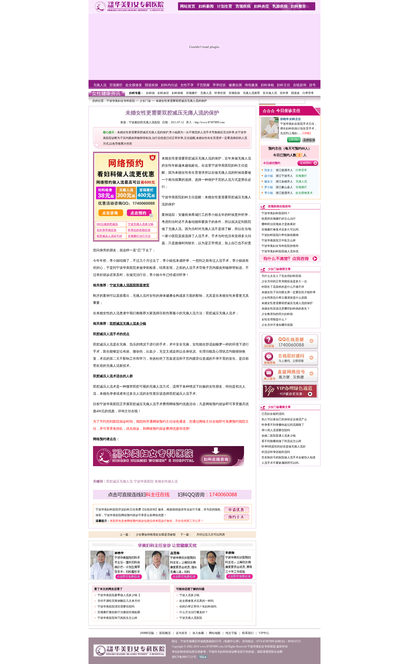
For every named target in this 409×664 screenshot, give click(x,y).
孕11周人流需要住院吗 (276, 430)
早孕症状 (219, 85)
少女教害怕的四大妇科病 (277, 314)
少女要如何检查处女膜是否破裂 (156, 534)
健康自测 (235, 85)
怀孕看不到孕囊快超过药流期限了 (283, 424)
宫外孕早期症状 (106, 230)
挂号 (312, 85)
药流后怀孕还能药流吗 (276, 452)
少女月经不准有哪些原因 (277, 325)
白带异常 (308, 93)
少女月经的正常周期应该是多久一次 (284, 281)
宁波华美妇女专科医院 (121, 100)
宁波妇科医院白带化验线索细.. (281, 235)
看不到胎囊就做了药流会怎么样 (281, 441)
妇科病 (150, 93)
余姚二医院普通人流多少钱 (279, 435)
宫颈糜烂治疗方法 (139, 236)
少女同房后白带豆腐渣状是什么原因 (284, 297)
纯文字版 (231, 633)
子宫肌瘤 (203, 85)
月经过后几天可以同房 (210, 534)
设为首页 (181, 633)
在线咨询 (299, 85)
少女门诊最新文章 (279, 407)
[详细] (306, 133)
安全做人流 (270, 93)
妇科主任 (283, 85)
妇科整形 (298, 6)
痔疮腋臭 (251, 85)
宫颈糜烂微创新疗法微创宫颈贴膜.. (120, 612)
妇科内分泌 (169, 85)
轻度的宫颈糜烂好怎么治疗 (279, 218)
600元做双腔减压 (107, 224)
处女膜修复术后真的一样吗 (196, 600)
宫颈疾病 (243, 6)
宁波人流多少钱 (189, 595)
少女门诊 (145, 100)
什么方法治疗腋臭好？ (193, 612)
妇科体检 (267, 85)
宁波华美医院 (144, 481)
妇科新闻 (206, 6)
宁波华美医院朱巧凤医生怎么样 (117, 618)
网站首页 (187, 6)
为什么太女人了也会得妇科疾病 (281, 276)
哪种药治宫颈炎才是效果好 (279, 224)
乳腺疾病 (280, 6)
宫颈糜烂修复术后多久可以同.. (281, 229)
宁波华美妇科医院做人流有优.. (281, 251)
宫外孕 (284, 93)
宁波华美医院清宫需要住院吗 (116, 606)
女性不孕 (187, 85)
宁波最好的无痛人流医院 (144, 122)
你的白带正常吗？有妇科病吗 (197, 606)
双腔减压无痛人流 (119, 481)
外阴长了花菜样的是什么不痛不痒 (283, 286)
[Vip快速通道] (289, 397)
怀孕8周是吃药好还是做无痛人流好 (284, 446)
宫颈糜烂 (116, 85)
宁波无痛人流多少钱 (140, 224)
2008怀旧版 (147, 633)
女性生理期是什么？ (274, 319)
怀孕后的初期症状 (139, 230)
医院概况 (165, 633)
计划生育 (224, 6)
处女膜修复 (133, 85)
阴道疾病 (151, 85)
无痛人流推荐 (251, 93)
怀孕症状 (220, 93)
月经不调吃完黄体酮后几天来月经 (119, 600)
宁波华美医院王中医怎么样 (279, 240)
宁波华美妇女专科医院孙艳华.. (281, 246)
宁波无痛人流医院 (190, 618)
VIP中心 (264, 633)
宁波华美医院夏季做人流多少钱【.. (120, 595)
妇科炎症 (261, 6)
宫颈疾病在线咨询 (279, 206)
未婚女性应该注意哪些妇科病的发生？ (286, 308)
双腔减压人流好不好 (109, 236)
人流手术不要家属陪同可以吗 (280, 463)
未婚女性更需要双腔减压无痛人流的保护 (287, 303)
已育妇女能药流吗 (273, 414)
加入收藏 (198, 633)
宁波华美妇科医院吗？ (276, 213)
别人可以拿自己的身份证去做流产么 (284, 419)
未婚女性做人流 (166, 481)
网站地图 (214, 633)
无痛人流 (100, 85)
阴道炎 (295, 93)
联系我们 (247, 633)
